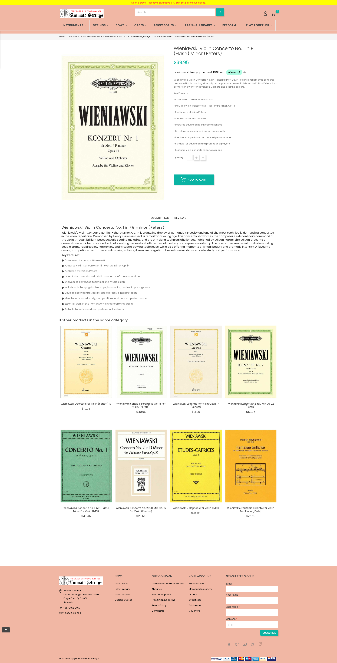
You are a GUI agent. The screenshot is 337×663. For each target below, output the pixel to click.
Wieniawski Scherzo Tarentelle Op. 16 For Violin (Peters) (141, 405)
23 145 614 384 (73, 613)
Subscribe (269, 632)
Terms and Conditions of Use (168, 583)
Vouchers (194, 610)
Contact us (158, 610)
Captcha (231, 619)
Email (229, 583)
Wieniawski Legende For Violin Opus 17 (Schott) (196, 405)
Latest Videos (122, 594)
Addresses (195, 605)
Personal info (196, 583)
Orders (193, 594)
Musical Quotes (123, 600)
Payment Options (161, 594)
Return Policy (159, 605)
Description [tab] (160, 218)
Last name (232, 606)
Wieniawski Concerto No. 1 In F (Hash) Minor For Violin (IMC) (86, 509)
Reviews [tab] (180, 218)
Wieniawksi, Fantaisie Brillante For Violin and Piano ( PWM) (250, 509)
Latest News (121, 583)
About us (157, 589)
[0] (273, 14)
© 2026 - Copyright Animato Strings (79, 658)
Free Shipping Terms (163, 600)
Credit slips (195, 600)
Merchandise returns (201, 589)
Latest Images (123, 589)
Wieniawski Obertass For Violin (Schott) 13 (86, 403)
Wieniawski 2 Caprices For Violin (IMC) (196, 508)
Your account (200, 576)
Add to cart (197, 180)
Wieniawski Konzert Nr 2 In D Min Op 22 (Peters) (250, 405)
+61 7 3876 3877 (71, 607)
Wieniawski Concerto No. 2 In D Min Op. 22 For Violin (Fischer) (141, 509)
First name (232, 594)
